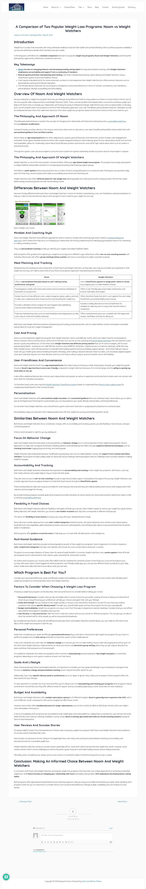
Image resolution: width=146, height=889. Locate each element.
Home (45, 7)
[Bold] (42, 842)
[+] (72, 842)
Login (110, 828)
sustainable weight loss (117, 121)
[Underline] (48, 842)
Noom (20, 69)
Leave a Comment (21, 35)
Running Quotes (118, 7)
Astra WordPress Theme (91, 881)
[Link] (66, 842)
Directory (131, 7)
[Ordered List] (54, 842)
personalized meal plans (101, 341)
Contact (105, 7)
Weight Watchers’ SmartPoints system (61, 384)
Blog (97, 7)
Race (90, 7)
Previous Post (24, 801)
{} (69, 842)
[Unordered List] (57, 842)
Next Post (123, 801)
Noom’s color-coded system (110, 384)
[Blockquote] (60, 842)
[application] (60, 7)
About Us (55, 7)
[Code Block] (63, 842)
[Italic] (45, 842)
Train (80, 7)
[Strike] (51, 842)
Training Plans (69, 7)
